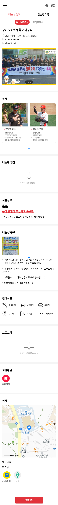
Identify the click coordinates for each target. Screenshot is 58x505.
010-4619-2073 (12, 39)
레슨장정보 (14, 14)
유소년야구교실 (22, 22)
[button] (29, 148)
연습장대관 (43, 14)
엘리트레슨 (38, 22)
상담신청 (29, 500)
